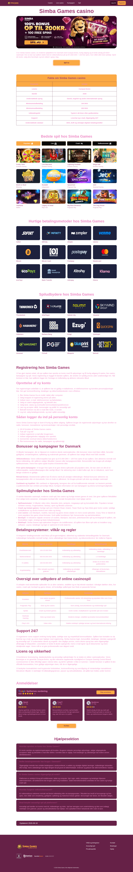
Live (52, 143)
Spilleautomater (103, 143)
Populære (27, 143)
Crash (78, 143)
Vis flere (66, 725)
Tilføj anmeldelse (105, 692)
